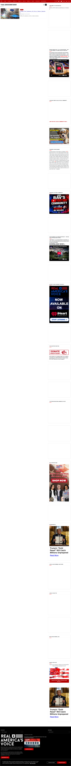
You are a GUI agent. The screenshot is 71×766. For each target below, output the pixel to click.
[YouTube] (61, 1)
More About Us (5, 757)
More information (33, 763)
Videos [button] (14, 1)
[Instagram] (64, 1)
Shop (33, 1)
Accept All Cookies (62, 762)
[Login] (69, 1)
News (19, 1)
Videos (22, 9)
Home (5, 1)
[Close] (69, 762)
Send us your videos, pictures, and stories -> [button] (59, 681)
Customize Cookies (51, 762)
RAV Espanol (43, 1)
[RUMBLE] (66, 1)
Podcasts (38, 1)
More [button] (28, 1)
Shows (9, 1)
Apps (24, 1)
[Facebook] (56, 1)
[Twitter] (58, 1)
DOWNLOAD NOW (28, 749)
